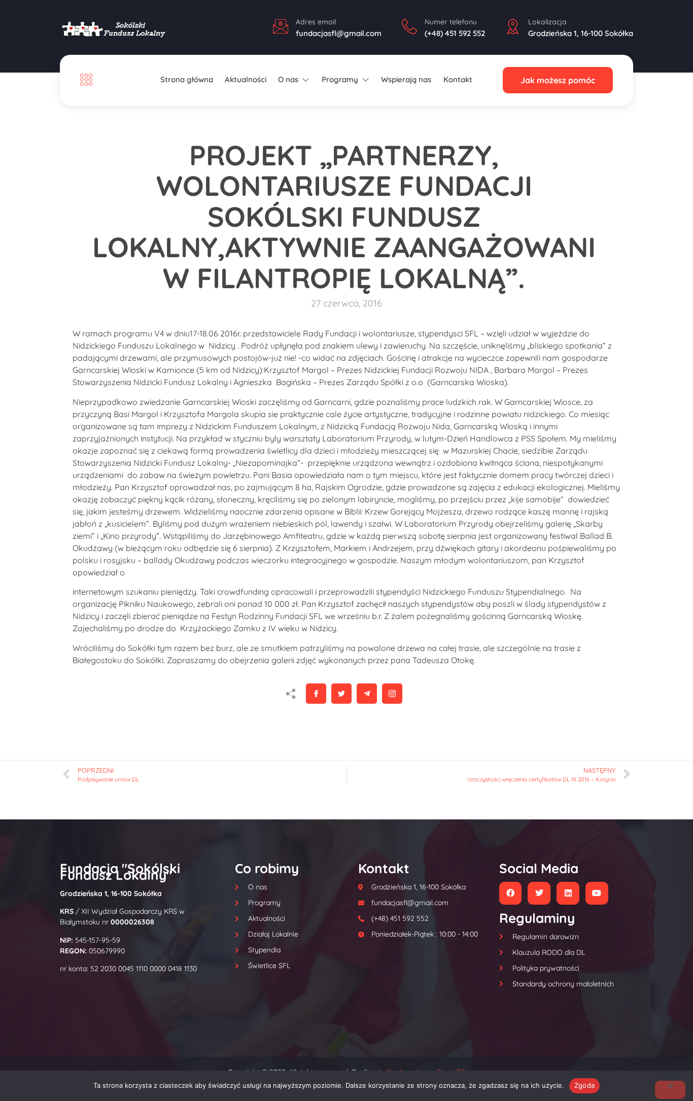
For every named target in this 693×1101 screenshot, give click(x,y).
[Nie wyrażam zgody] (670, 1090)
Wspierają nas (406, 79)
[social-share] (316, 693)
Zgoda (584, 1085)
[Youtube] (596, 893)
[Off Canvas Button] (88, 79)
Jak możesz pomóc (558, 80)
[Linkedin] (568, 893)
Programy (340, 79)
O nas (288, 79)
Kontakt (457, 79)
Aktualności (245, 79)
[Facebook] (510, 893)
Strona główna (186, 79)
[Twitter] (539, 893)
